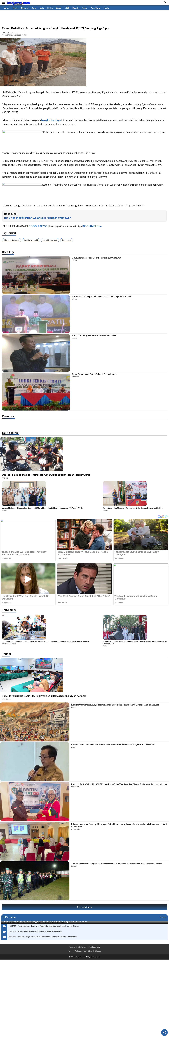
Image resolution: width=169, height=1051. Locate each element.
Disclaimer (82, 947)
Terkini (6, 653)
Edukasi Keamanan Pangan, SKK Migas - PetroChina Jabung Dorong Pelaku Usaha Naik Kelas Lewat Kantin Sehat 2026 (119, 825)
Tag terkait (9, 232)
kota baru (66, 240)
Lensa (6, 8)
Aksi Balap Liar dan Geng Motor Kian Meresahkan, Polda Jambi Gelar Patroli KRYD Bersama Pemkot (116, 863)
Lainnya (163, 917)
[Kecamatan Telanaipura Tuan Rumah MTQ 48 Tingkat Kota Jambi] (36, 314)
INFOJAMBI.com (92, 226)
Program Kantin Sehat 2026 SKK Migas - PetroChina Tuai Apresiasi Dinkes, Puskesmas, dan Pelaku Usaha (119, 784)
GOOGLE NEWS (38, 226)
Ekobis (50, 8)
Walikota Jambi (31, 240)
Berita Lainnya (84, 907)
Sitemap (98, 951)
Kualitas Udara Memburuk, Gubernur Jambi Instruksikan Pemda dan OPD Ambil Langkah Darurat (115, 705)
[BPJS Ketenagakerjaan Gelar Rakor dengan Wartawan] (36, 275)
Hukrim (15, 8)
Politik (66, 8)
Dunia (34, 8)
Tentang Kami (94, 947)
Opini (42, 8)
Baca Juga (8, 251)
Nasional (24, 8)
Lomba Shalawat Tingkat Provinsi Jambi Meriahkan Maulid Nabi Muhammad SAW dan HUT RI (42, 508)
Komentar (8, 416)
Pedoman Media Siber (83, 951)
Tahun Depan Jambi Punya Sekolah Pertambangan (94, 374)
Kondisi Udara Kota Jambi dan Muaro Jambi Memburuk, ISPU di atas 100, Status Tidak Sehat (113, 744)
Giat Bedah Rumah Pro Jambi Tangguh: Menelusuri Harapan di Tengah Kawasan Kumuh (45, 921)
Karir (70, 951)
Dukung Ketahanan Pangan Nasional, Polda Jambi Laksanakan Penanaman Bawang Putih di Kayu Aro (45, 641)
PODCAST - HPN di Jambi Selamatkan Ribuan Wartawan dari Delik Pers (35, 931)
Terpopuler (9, 609)
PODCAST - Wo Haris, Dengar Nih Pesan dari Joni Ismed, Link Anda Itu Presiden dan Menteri (43, 937)
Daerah (75, 8)
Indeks (106, 8)
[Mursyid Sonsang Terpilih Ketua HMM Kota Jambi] (36, 353)
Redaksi (72, 947)
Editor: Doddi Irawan (10, 33)
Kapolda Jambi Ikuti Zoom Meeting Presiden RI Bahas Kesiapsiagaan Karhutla (44, 695)
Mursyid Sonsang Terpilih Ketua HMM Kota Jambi (94, 335)
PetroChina (95, 8)
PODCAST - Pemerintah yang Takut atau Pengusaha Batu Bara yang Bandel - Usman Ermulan (44, 926)
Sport (58, 8)
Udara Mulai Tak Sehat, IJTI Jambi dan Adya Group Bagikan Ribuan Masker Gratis (46, 474)
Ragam (84, 8)
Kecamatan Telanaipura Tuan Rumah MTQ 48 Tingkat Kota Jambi (101, 296)
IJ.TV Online (9, 917)
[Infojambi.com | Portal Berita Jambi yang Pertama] (18, 2)
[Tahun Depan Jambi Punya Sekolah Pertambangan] (36, 391)
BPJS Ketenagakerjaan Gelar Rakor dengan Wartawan (37, 217)
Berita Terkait (11, 432)
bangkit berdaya (50, 240)
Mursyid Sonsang (11, 240)
